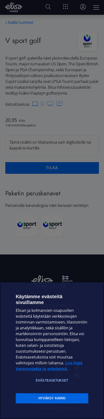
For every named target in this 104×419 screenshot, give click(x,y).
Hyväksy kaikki (52, 398)
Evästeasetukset (52, 380)
